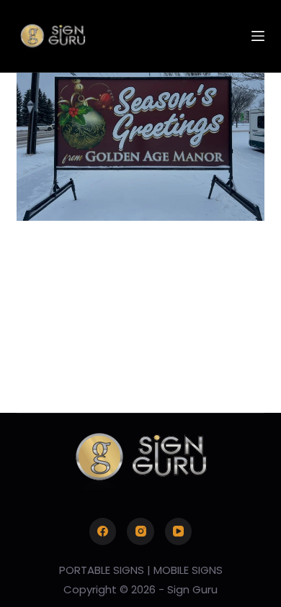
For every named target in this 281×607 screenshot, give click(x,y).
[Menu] (257, 35)
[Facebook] (103, 531)
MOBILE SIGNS (188, 570)
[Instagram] (140, 531)
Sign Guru (192, 589)
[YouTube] (178, 531)
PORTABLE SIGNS (101, 570)
